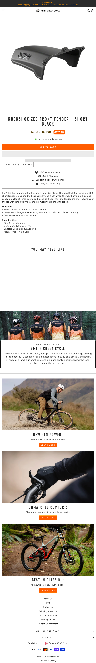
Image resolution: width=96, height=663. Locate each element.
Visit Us (47, 637)
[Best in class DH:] (48, 550)
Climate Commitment (48, 624)
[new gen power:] (48, 404)
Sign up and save (47, 631)
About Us (48, 599)
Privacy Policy (48, 619)
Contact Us (48, 607)
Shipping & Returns (48, 611)
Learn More (48, 445)
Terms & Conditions (48, 615)
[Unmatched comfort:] (48, 477)
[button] (48, 154)
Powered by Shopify (48, 661)
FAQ (48, 603)
